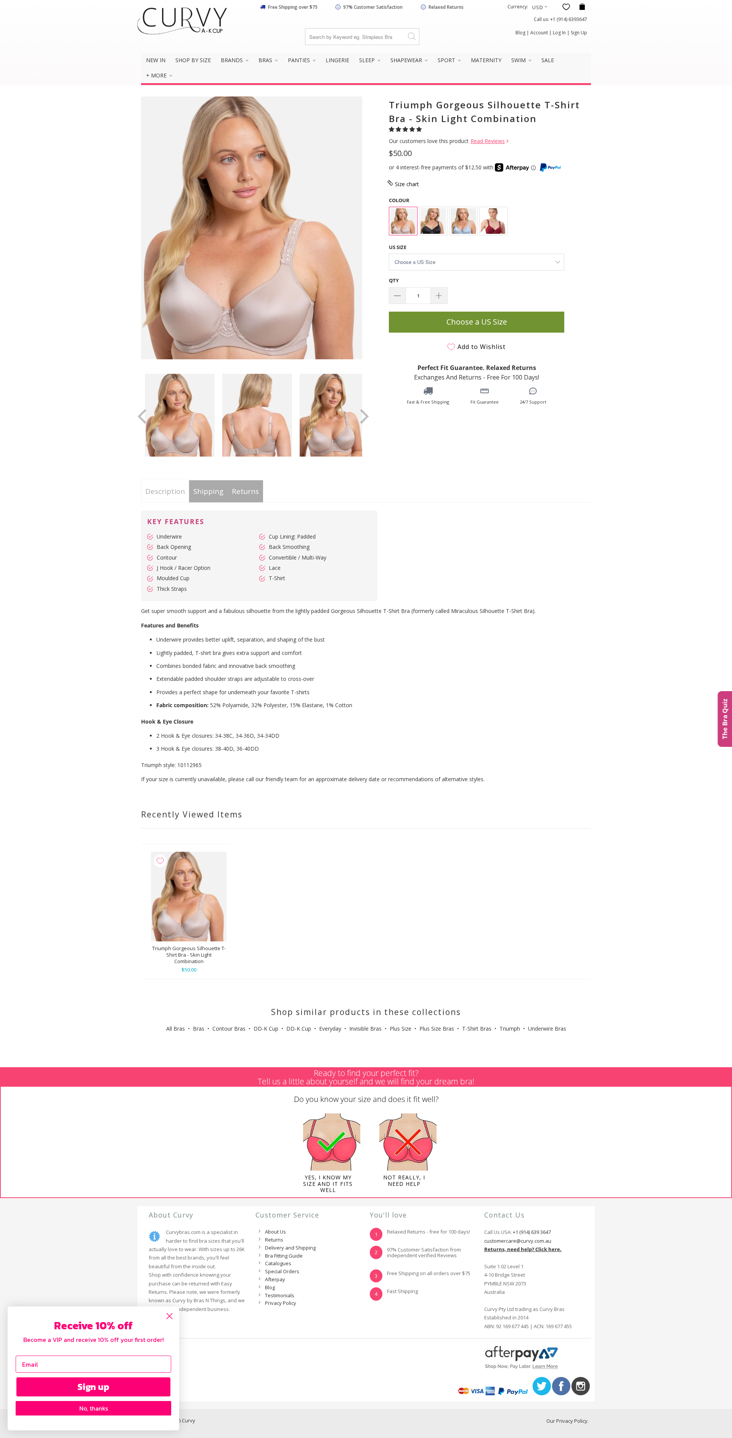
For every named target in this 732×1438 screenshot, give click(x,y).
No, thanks (93, 1408)
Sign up (93, 1386)
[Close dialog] (169, 1316)
